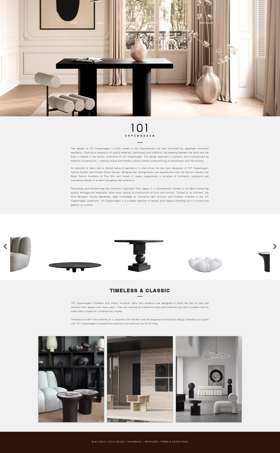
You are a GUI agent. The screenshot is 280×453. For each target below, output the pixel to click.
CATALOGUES (116, 442)
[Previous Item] (5, 246)
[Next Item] (275, 246)
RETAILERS (151, 442)
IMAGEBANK (134, 442)
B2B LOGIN (99, 442)
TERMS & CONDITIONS (174, 442)
